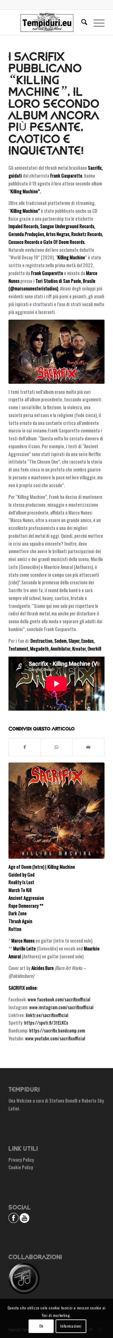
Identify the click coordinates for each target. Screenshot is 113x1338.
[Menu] (96, 22)
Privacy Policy (21, 1159)
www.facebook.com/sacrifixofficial (59, 999)
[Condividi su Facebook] (24, 747)
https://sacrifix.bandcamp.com (57, 1030)
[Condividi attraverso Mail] (88, 747)
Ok (41, 1326)
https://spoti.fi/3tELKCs (46, 1022)
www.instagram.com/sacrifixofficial (61, 1007)
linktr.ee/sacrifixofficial (47, 1014)
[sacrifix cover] (56, 811)
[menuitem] (81, 22)
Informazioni (70, 1326)
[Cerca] (81, 22)
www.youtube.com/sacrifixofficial (55, 1038)
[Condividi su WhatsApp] (56, 747)
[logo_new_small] (46, 22)
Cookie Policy (20, 1167)
